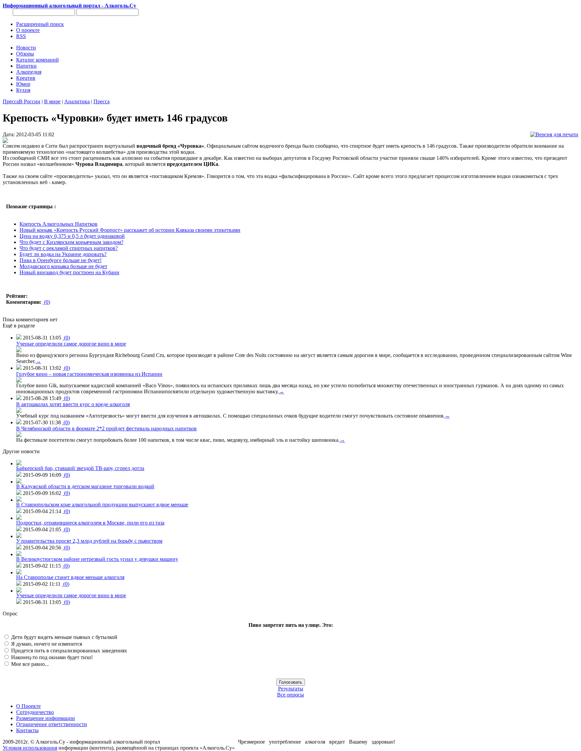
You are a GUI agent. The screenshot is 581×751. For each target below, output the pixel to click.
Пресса (11, 101)
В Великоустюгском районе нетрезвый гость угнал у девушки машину (97, 559)
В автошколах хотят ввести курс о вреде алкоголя (73, 404)
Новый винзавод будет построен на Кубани (69, 272)
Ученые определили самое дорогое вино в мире (71, 344)
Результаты (290, 688)
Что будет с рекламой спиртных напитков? (69, 248)
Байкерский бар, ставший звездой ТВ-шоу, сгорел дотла (80, 468)
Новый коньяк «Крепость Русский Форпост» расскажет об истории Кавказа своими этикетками (130, 230)
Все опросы (290, 695)
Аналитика (77, 101)
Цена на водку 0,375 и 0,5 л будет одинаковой (72, 236)
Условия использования (30, 748)
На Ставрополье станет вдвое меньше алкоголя (70, 577)
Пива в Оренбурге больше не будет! (61, 260)
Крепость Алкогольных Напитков (59, 224)
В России (29, 101)
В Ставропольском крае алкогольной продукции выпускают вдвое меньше (102, 504)
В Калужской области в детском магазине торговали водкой (85, 486)
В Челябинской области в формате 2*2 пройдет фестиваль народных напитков (106, 428)
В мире (52, 101)
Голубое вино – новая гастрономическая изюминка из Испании (89, 374)
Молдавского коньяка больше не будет (63, 266)
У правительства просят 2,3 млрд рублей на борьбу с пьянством (89, 541)
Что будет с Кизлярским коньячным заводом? (71, 242)
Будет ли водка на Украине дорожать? (63, 254)
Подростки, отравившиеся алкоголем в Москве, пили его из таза (90, 523)
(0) (46, 302)
